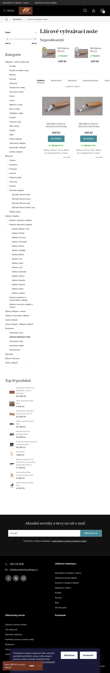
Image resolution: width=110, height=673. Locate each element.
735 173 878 (17, 564)
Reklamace (9, 644)
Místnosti (9, 156)
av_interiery (23, 578)
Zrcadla (13, 66)
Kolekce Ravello (18, 280)
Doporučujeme (37, 80)
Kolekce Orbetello (19, 241)
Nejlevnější (56, 80)
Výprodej (9, 354)
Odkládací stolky (16, 113)
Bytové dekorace (12, 358)
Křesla (12, 96)
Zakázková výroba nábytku (46, 2)
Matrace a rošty (16, 104)
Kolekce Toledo (18, 233)
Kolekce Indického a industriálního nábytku (19, 298)
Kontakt (58, 592)
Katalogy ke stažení (63, 587)
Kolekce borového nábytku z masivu (21, 305)
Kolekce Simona (18, 284)
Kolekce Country (19, 237)
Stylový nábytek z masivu (15, 311)
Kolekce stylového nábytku (21, 220)
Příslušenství (15, 349)
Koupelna (13, 164)
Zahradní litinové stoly (21, 203)
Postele (13, 117)
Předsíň (13, 186)
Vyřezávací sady (16, 341)
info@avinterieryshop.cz (24, 570)
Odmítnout (69, 655)
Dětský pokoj (15, 211)
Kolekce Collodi (18, 293)
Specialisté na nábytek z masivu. (16, 2)
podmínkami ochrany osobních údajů (69, 540)
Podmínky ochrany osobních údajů (19, 639)
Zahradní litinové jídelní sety (23, 207)
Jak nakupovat (11, 629)
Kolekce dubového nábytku (21, 224)
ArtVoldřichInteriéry (8, 578)
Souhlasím (88, 655)
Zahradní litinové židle (21, 194)
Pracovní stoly (15, 121)
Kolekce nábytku (12, 216)
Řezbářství (9, 328)
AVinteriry (16, 578)
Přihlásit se (91, 533)
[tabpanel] (56, 55)
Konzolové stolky (17, 91)
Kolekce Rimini (18, 254)
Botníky (13, 74)
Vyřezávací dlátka (17, 345)
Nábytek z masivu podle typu (17, 61)
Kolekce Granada (19, 271)
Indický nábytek (16, 151)
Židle (12, 134)
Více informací (48, 661)
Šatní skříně (14, 126)
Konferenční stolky (17, 87)
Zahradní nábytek (17, 190)
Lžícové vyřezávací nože (20, 337)
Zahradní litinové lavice (21, 199)
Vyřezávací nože (16, 332)
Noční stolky (15, 109)
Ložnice (13, 173)
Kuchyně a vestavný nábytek (67, 582)
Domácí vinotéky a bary (19, 70)
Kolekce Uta (17, 258)
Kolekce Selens (18, 276)
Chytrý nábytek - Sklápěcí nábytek (19, 324)
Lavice (12, 100)
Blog (57, 602)
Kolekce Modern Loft (20, 229)
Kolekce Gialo (17, 263)
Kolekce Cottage (18, 250)
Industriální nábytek (18, 147)
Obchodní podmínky (13, 634)
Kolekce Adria (17, 288)
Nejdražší (72, 80)
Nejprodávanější (90, 80)
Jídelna (12, 160)
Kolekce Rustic (18, 246)
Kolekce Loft (17, 267)
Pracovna (13, 181)
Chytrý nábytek (16, 139)
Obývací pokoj (15, 177)
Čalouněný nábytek (17, 143)
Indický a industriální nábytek (17, 315)
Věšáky (12, 130)
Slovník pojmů (61, 607)
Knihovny (13, 83)
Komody (13, 79)
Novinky (58, 597)
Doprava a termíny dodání (16, 624)
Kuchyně (13, 169)
